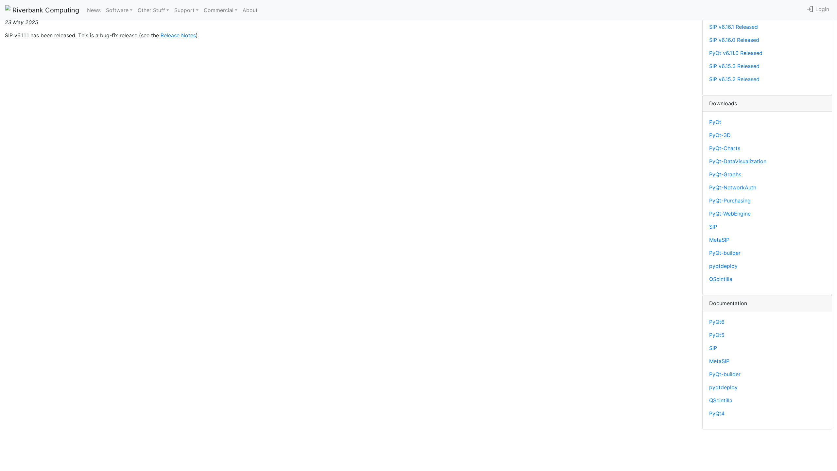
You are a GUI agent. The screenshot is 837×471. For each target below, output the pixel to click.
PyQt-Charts (724, 148)
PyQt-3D (720, 135)
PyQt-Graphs (725, 174)
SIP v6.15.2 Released (734, 79)
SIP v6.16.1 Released (733, 27)
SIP (713, 226)
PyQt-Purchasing (730, 200)
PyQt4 (717, 413)
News (94, 10)
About (250, 10)
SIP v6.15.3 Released (734, 66)
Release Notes (178, 35)
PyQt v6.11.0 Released (735, 53)
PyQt (715, 122)
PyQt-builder (725, 253)
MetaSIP (719, 239)
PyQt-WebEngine (730, 213)
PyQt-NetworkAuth (732, 187)
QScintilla (720, 279)
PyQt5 (717, 335)
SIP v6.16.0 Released (734, 40)
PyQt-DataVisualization (737, 161)
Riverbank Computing (44, 10)
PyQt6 (717, 322)
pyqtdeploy (723, 266)
